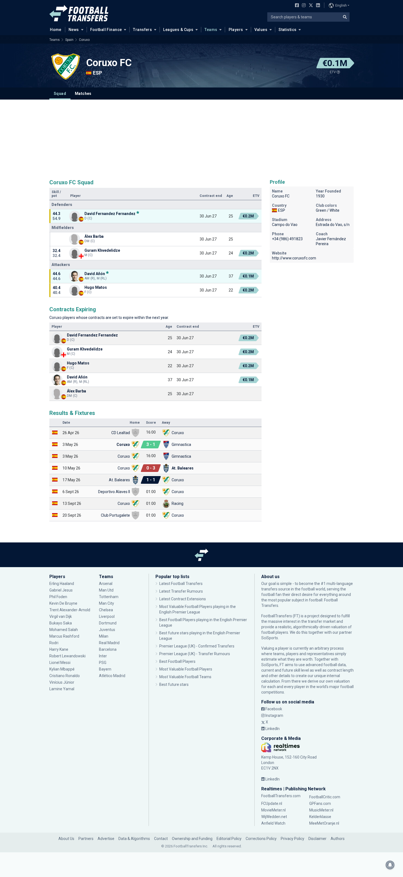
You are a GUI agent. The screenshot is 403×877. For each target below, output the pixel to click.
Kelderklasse (320, 816)
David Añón (94, 273)
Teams (211, 29)
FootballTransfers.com (280, 796)
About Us (66, 838)
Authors (338, 838)
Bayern (105, 669)
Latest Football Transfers (181, 583)
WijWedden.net (274, 816)
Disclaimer (317, 838)
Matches (83, 93)
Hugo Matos (95, 287)
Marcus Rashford (64, 636)
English (341, 5)
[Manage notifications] (390, 865)
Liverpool (107, 616)
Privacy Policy (292, 838)
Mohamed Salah (63, 629)
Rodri (53, 643)
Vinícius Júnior (61, 682)
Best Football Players (177, 661)
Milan (103, 636)
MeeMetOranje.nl (324, 823)
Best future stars (174, 684)
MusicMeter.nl (321, 810)
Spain (69, 40)
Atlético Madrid (112, 676)
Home (55, 29)
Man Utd (106, 590)
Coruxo (84, 40)
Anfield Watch (273, 823)
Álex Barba (94, 236)
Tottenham (108, 597)
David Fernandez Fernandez (109, 213)
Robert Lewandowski (67, 656)
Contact (161, 838)
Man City (106, 603)
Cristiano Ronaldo (64, 676)
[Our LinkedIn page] (317, 6)
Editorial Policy (229, 838)
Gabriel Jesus (61, 590)
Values (261, 29)
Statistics (287, 29)
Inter (103, 656)
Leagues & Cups (178, 29)
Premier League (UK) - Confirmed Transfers (196, 646)
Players (236, 29)
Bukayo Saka (60, 623)
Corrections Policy (261, 838)
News (74, 29)
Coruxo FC (109, 63)
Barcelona (108, 649)
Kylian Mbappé (62, 669)
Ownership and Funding (192, 838)
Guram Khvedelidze (102, 250)
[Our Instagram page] (303, 6)
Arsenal (105, 583)
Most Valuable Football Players (185, 669)
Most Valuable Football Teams (185, 677)
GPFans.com (320, 803)
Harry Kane (59, 649)
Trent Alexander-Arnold (69, 610)
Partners (85, 838)
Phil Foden (58, 597)
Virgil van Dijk (61, 616)
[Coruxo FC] (65, 66)
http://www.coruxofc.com (294, 258)
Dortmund (108, 623)
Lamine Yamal (61, 689)
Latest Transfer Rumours (181, 591)
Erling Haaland (61, 583)
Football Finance (106, 29)
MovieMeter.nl (273, 810)
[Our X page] (310, 6)
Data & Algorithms (134, 838)
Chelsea (106, 610)
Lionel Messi (60, 662)
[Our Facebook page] (296, 6)
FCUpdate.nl (271, 803)
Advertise (106, 838)
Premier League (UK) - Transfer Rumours (194, 654)
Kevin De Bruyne (63, 603)
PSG (102, 662)
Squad (60, 93)
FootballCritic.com (324, 797)
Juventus (107, 629)
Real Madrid (109, 643)
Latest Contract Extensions (182, 599)
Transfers (142, 29)
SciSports (269, 638)
